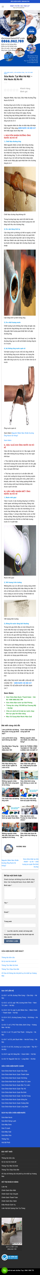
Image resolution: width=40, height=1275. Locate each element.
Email (6, 912)
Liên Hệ (4, 1187)
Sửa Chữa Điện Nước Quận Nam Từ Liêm (16, 1082)
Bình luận (8, 885)
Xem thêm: (8, 440)
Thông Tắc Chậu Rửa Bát (10, 969)
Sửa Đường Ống (19, 72)
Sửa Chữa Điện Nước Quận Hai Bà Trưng (16, 1096)
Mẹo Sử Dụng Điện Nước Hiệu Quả (19, 717)
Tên (6, 903)
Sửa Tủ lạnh (6, 1128)
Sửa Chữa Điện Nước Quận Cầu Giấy (14, 1071)
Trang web (8, 921)
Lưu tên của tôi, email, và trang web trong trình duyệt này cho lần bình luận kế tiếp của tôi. (19, 934)
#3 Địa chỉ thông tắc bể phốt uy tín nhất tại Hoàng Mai (19, 974)
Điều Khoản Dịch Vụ (9, 1205)
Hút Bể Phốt (6, 1142)
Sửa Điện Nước (8, 72)
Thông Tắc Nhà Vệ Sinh (10, 965)
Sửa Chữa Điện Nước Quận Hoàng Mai (15, 1103)
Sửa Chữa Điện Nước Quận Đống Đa (14, 1099)
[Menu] (3, 6)
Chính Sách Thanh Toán (10, 1197)
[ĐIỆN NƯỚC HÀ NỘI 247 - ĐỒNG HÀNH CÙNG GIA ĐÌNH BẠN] (20, 6)
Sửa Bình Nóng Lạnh (9, 1121)
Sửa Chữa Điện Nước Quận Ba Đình (14, 1092)
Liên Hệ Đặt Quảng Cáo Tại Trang (13, 1208)
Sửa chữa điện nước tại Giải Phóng (19, 703)
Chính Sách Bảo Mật (9, 1190)
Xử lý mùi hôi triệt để (9, 961)
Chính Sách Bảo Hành (9, 1201)
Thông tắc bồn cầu (8, 957)
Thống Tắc (5, 1139)
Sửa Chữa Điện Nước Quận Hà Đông (14, 1078)
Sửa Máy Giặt (6, 1132)
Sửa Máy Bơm (7, 1125)
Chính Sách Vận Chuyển (10, 1194)
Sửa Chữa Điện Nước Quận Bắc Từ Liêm (16, 1085)
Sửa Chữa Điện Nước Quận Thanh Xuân (15, 1074)
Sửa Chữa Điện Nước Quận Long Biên (15, 1107)
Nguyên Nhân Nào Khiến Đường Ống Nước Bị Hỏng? (10, 862)
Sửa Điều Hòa (6, 1135)
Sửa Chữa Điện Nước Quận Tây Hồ (14, 1089)
